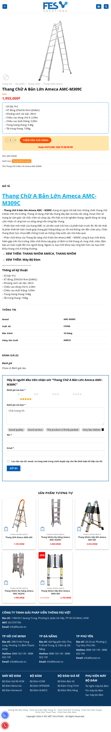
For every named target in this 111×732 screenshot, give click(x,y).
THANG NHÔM (66, 253)
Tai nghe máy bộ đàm (97, 686)
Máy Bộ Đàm (31, 260)
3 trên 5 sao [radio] (46, 394)
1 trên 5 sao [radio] (11, 394)
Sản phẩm (20, 83)
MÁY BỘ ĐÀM (11, 676)
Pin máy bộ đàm (94, 690)
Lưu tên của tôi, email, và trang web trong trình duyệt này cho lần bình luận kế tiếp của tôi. (57, 461)
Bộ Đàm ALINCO (38, 690)
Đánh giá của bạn (16, 390)
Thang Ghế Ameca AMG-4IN (18, 537)
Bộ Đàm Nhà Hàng (68, 690)
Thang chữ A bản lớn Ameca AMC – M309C (28, 210)
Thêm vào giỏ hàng (35, 140)
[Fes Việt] (55, 6)
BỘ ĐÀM (36, 676)
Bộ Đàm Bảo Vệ (66, 681)
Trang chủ (7, 83)
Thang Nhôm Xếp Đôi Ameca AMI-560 (92, 538)
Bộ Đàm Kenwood (12, 690)
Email (10, 448)
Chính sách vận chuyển (91, 710)
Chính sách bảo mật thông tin (42, 710)
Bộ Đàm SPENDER (39, 685)
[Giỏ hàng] (98, 6)
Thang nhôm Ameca (53, 83)
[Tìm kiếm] (106, 6)
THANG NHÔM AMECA (38, 253)
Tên (9, 435)
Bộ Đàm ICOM (37, 681)
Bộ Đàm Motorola (12, 685)
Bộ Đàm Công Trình (68, 685)
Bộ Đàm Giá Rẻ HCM (13, 681)
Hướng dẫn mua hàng (18, 710)
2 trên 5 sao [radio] (27, 394)
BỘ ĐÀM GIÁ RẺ (68, 676)
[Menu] (4, 6)
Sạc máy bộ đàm (94, 694)
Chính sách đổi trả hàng (69, 710)
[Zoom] (6, 77)
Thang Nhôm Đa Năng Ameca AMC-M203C (19, 592)
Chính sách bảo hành (66, 712)
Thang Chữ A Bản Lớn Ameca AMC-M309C (24, 166)
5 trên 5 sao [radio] (14, 399)
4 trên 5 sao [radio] (66, 394)
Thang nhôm (34, 83)
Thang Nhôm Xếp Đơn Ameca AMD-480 (55, 592)
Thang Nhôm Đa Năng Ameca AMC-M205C (55, 538)
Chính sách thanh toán (45, 712)
